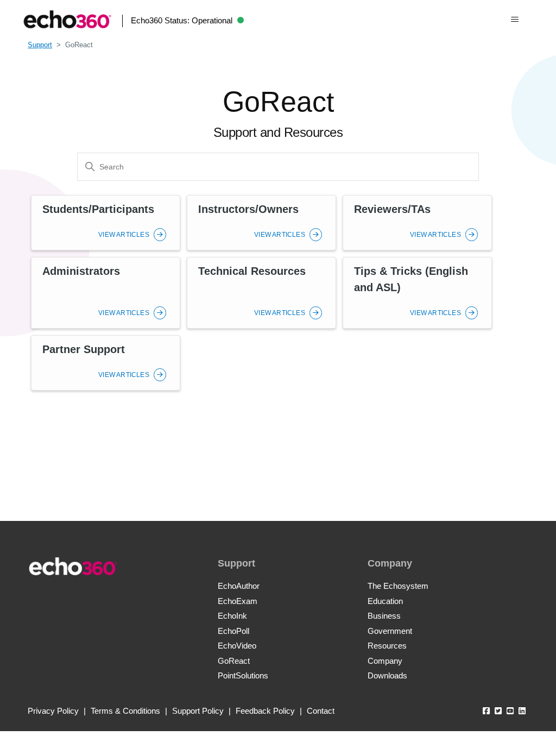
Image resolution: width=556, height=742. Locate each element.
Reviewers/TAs (392, 209)
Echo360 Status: (181, 20)
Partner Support (83, 349)
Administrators (81, 271)
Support (40, 45)
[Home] (67, 19)
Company (385, 660)
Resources (387, 645)
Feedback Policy (265, 710)
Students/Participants (98, 209)
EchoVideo (237, 645)
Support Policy (198, 710)
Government (390, 631)
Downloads (387, 675)
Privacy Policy (53, 710)
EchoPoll (233, 631)
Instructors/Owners (248, 209)
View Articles (124, 234)
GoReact (234, 660)
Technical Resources (252, 271)
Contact (320, 710)
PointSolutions (243, 675)
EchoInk (232, 615)
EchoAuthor (239, 585)
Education (385, 601)
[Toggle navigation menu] (514, 19)
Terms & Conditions (125, 710)
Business (384, 615)
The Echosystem (398, 585)
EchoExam (237, 601)
